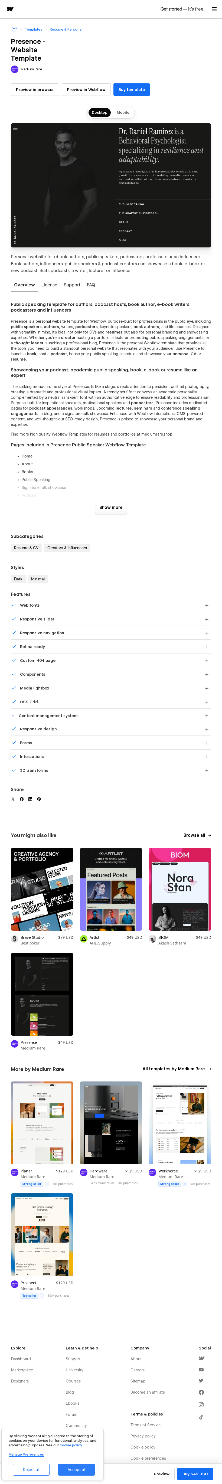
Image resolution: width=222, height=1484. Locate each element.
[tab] (24, 285)
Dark (18, 579)
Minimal (38, 579)
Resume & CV (26, 548)
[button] (214, 9)
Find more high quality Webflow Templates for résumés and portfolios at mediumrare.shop (91, 434)
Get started (182, 9)
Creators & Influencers (67, 548)
